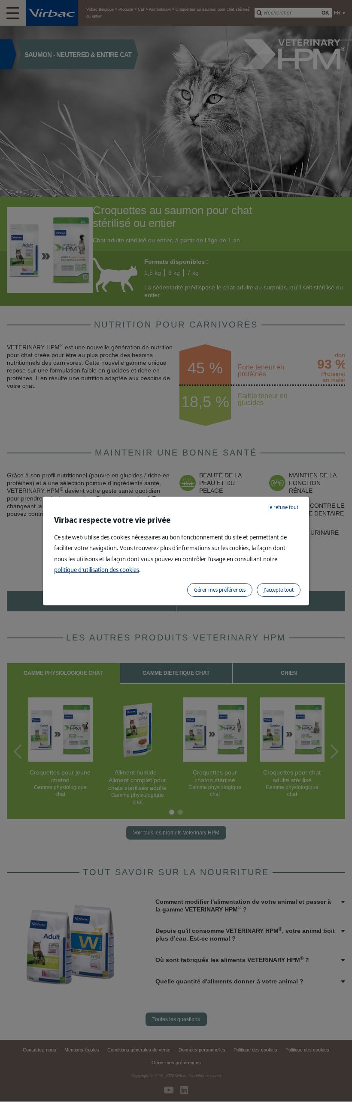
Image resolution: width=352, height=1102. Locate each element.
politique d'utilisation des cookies (96, 570)
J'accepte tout (279, 589)
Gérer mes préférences (220, 589)
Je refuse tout (283, 507)
